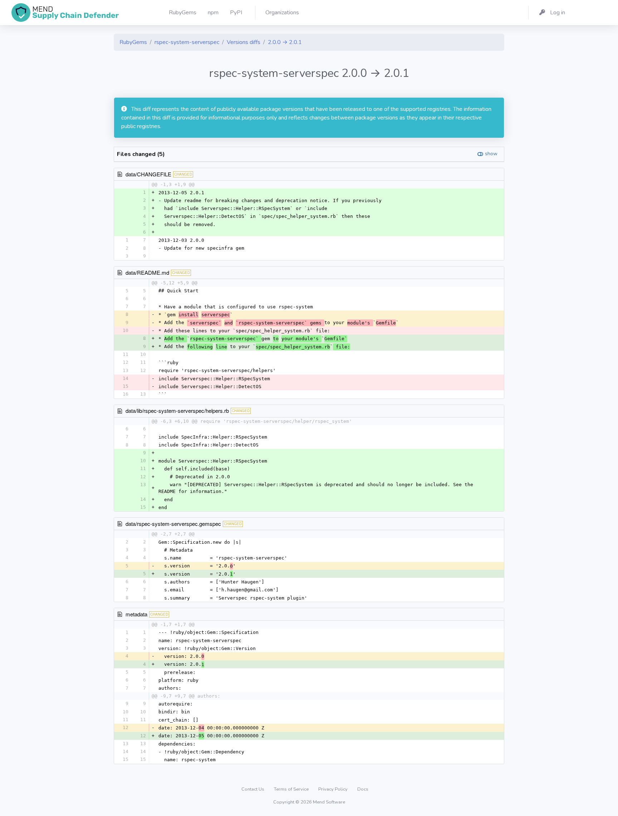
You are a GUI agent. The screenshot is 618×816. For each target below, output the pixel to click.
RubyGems (133, 42)
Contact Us (253, 789)
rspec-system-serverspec (186, 42)
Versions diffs (243, 42)
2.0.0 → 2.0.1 (285, 42)
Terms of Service (292, 789)
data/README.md (147, 272)
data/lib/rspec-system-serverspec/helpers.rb (177, 410)
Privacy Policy (333, 789)
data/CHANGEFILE (148, 174)
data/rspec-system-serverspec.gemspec (173, 523)
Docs (362, 789)
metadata (136, 614)
